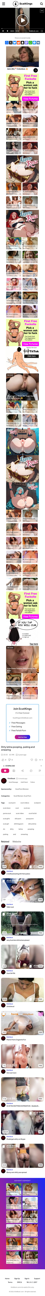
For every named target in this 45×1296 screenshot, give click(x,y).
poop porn (30, 818)
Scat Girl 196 (11, 973)
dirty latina (32, 824)
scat (17, 808)
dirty (12, 829)
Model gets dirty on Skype (16, 1139)
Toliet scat (10, 907)
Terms (10, 1282)
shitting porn (18, 824)
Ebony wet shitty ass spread (17, 1172)
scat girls (6, 818)
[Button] (5, 771)
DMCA (19, 1282)
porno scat (7, 813)
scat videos (25, 803)
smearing (24, 834)
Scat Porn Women (22, 789)
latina (21, 829)
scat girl (6, 824)
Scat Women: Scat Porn (22, 796)
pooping (31, 829)
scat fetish (33, 813)
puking (5, 834)
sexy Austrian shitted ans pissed (18, 940)
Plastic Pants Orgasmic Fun (16, 1040)
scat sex (27, 808)
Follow (32, 782)
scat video (20, 813)
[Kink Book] (4, 781)
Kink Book (11, 778)
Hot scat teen (11, 1073)
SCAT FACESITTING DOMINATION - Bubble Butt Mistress (23, 1106)
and (14, 834)
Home (7, 1278)
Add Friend (24, 782)
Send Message (13, 782)
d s (4, 829)
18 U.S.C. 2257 (32, 1282)
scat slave (6, 808)
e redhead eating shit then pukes (18, 874)
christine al (10, 1006)
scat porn (12, 803)
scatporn (37, 803)
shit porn (18, 818)
